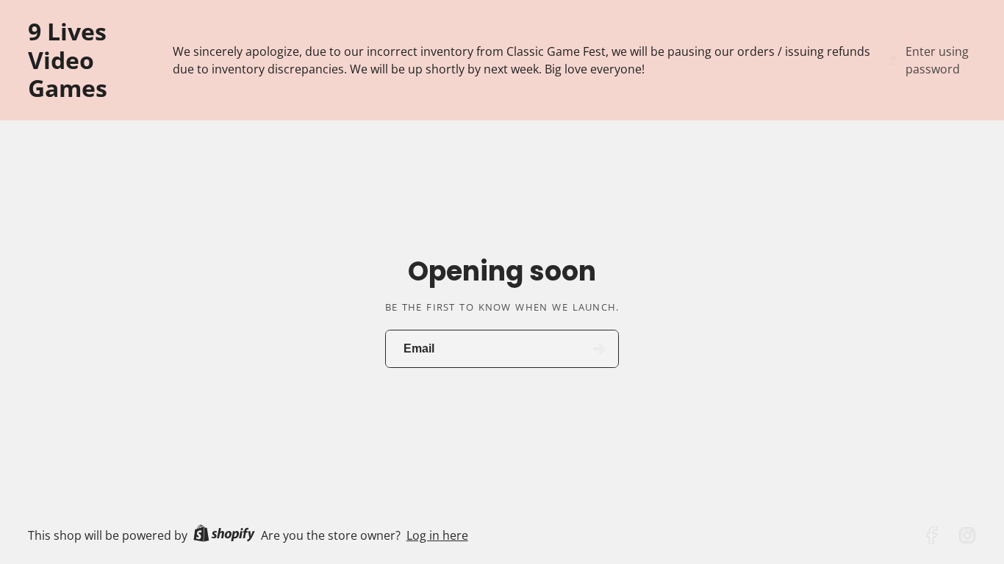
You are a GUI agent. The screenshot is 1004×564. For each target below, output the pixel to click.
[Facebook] (932, 535)
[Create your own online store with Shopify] (224, 535)
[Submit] (600, 349)
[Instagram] (967, 535)
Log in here (437, 535)
